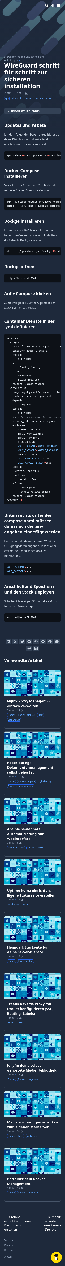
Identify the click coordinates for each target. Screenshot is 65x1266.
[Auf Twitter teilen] (15, 641)
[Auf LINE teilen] (36, 648)
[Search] (46, 5)
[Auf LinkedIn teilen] (8, 641)
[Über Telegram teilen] (43, 641)
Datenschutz (12, 1245)
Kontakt (9, 1250)
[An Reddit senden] (29, 641)
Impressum (11, 1240)
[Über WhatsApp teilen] (36, 641)
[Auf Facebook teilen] (57, 641)
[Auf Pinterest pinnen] (50, 641)
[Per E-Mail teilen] (29, 648)
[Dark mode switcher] (52, 5)
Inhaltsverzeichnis (25, 111)
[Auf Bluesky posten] (22, 641)
